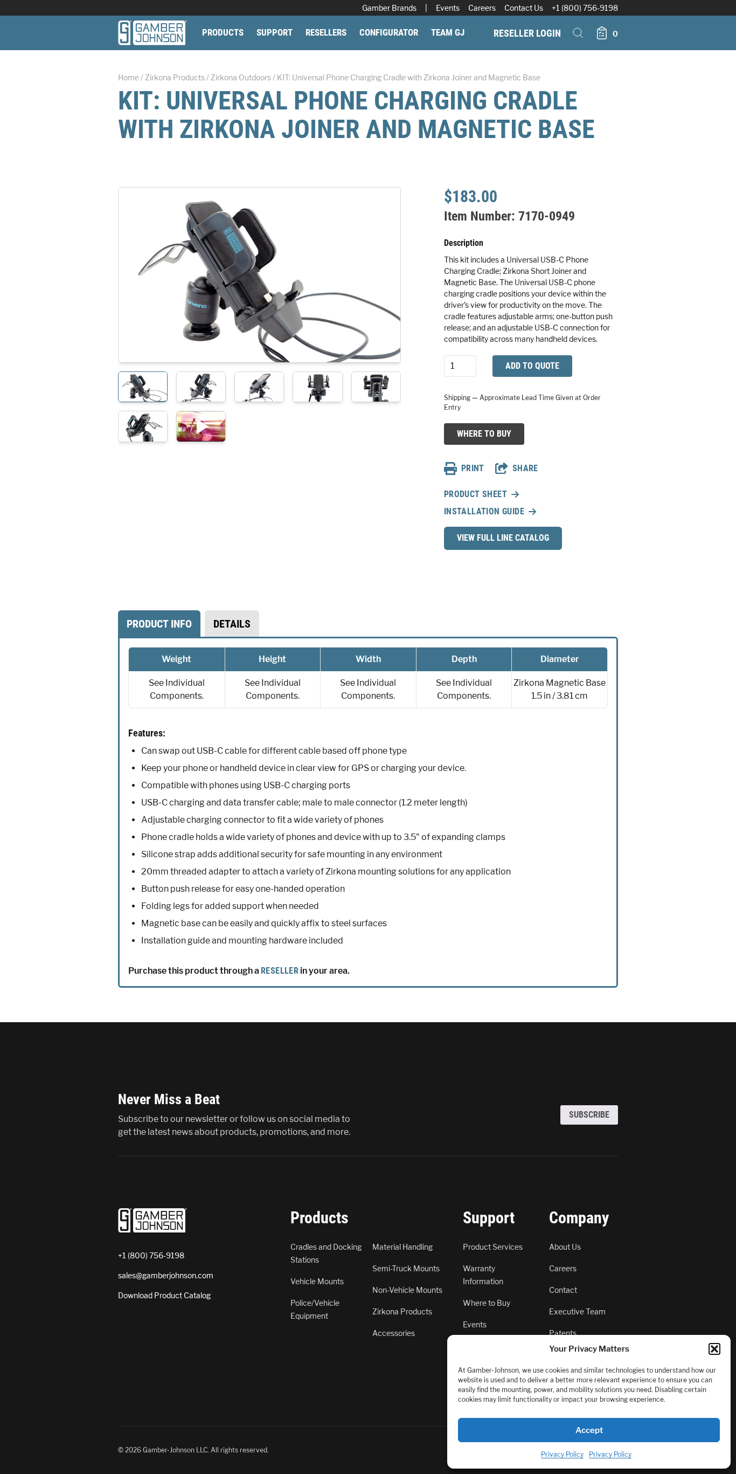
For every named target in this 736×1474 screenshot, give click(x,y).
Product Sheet (475, 494)
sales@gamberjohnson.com (165, 1275)
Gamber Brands (389, 7)
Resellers (325, 32)
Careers (482, 7)
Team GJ (447, 32)
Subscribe (589, 1115)
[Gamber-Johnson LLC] (152, 32)
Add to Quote (532, 366)
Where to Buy (483, 433)
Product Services (493, 1246)
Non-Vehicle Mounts (407, 1289)
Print (472, 468)
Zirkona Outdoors (241, 77)
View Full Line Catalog (503, 538)
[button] (714, 1349)
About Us (565, 1246)
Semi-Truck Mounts (406, 1268)
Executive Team (577, 1311)
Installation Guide (484, 511)
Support (274, 32)
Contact (563, 1289)
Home (128, 77)
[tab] (159, 623)
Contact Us (523, 7)
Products (223, 32)
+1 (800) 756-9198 (585, 7)
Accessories (393, 1333)
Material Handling (402, 1246)
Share (525, 468)
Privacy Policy (562, 1454)
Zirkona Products (175, 77)
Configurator (388, 32)
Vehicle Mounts (317, 1281)
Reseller (279, 971)
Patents (563, 1333)
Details (232, 623)
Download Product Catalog (164, 1295)
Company (579, 1217)
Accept (589, 1430)
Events (448, 7)
